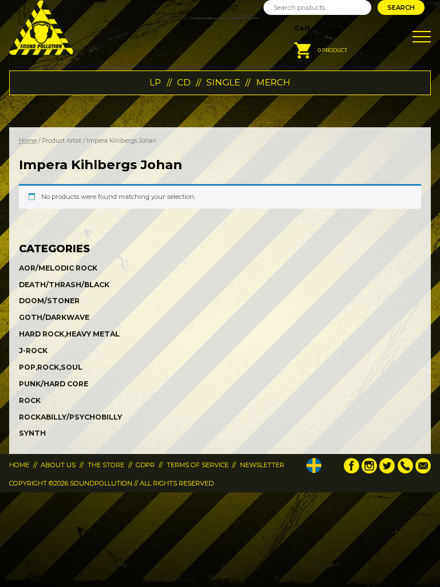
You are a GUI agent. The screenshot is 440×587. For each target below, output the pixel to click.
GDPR (145, 465)
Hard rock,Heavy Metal (69, 334)
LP (155, 82)
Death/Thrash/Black (64, 284)
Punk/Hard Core (53, 383)
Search (401, 7)
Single (223, 82)
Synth (32, 433)
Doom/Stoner (49, 300)
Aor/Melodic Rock (58, 268)
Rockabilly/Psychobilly (70, 417)
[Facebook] (351, 471)
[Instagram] (369, 471)
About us (58, 465)
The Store (106, 465)
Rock (30, 400)
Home (28, 140)
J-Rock (33, 350)
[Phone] (405, 471)
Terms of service (198, 465)
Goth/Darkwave (54, 317)
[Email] (423, 471)
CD (184, 82)
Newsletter (262, 465)
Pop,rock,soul (50, 367)
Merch (273, 82)
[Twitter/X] (387, 471)
